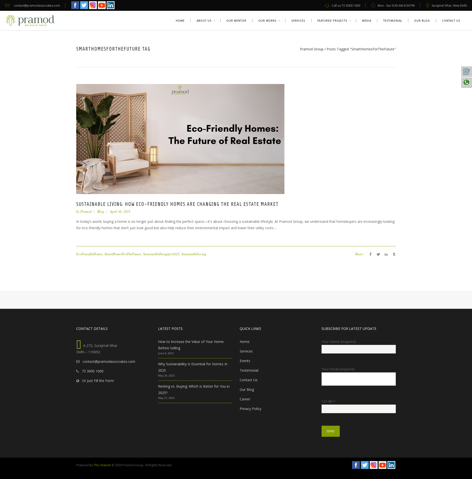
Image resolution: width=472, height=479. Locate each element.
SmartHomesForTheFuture (122, 254)
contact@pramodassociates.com (108, 361)
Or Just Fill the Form (97, 380)
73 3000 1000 (91, 371)
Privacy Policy (250, 408)
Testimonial (249, 370)
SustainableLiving (193, 254)
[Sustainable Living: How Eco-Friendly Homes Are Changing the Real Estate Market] (180, 138)
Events (245, 360)
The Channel (102, 465)
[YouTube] (101, 8)
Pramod (85, 211)
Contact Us (248, 380)
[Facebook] (75, 8)
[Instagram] (92, 8)
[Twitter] (84, 8)
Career (245, 399)
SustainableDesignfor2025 (161, 254)
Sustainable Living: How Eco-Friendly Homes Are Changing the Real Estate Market (177, 204)
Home (245, 341)
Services (246, 351)
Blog (100, 211)
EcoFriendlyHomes (89, 254)
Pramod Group (312, 49)
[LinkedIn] (110, 8)
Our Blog (247, 389)
